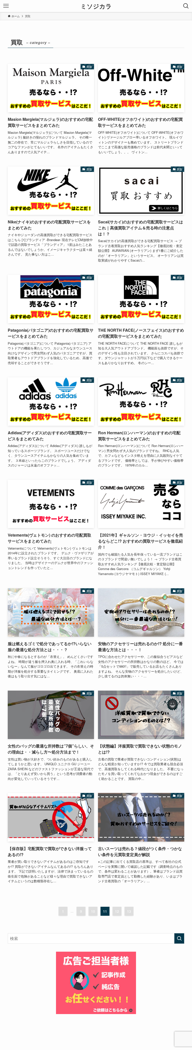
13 (129, 911)
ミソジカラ (96, 6)
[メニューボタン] (6, 6)
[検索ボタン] (186, 6)
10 (93, 911)
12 (117, 911)
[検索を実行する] (179, 938)
